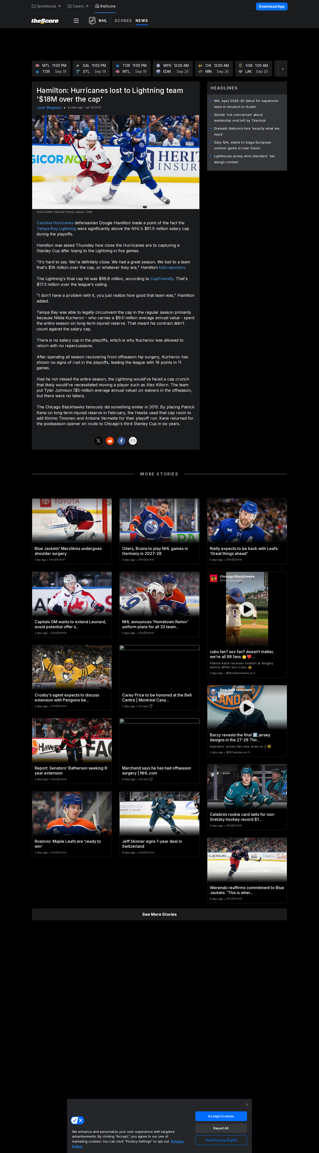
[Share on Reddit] (110, 441)
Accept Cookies (221, 1116)
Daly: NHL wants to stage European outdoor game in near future (242, 145)
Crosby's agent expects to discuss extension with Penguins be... (67, 697)
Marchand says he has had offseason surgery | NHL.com (156, 770)
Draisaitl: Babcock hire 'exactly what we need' (247, 131)
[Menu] (76, 20)
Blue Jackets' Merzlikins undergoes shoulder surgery (68, 551)
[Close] (246, 1104)
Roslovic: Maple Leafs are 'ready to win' (68, 844)
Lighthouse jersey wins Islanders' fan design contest (244, 159)
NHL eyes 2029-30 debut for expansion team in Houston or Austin (246, 104)
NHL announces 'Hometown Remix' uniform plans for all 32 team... (155, 624)
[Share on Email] (133, 441)
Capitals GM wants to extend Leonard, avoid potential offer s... (70, 624)
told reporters (172, 267)
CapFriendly (162, 278)
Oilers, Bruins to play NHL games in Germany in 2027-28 (155, 551)
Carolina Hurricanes (55, 222)
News (142, 20)
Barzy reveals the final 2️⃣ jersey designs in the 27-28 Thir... (240, 737)
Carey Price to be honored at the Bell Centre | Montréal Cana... (157, 697)
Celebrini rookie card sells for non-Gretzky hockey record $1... (242, 817)
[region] (159, 1126)
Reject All (221, 1128)
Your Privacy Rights (221, 1140)
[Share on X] (98, 441)
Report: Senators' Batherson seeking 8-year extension (72, 770)
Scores (123, 20)
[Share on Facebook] (121, 441)
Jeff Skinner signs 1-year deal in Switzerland (152, 844)
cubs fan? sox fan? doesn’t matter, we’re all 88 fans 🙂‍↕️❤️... (242, 654)
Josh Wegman (49, 107)
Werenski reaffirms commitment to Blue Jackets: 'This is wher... (247, 890)
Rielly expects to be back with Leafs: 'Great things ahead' (244, 551)
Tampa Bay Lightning (56, 228)
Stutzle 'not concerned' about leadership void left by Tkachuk (240, 118)
